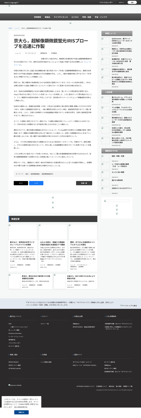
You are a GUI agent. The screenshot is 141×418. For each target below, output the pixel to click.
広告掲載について (101, 386)
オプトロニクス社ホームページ (82, 362)
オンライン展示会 (14, 346)
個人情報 (118, 386)
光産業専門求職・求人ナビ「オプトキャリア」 (118, 324)
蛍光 (26, 174)
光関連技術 (43, 53)
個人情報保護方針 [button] (20, 407)
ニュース (16, 28)
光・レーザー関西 (14, 330)
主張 (91, 12)
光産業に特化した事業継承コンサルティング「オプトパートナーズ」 (118, 328)
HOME (10, 28)
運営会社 (111, 386)
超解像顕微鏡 (35, 174)
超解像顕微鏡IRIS (47, 174)
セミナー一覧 (45, 324)
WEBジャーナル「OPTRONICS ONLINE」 (85, 365)
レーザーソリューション (16, 336)
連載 (125, 12)
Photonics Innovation (15, 333)
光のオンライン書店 (15, 365)
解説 (97, 12)
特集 (102, 12)
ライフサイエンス (30, 53)
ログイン (121, 2)
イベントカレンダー (106, 2)
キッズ (109, 12)
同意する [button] (21, 412)
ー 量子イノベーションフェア (18, 327)
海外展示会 (12, 340)
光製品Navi (76, 324)
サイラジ (117, 12)
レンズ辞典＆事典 (46, 362)
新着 (85, 12)
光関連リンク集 (127, 386)
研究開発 (54, 53)
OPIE (10, 324)
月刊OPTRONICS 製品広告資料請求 (84, 327)
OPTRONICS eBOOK (15, 368)
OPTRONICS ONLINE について (86, 386)
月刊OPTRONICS (14, 362)
